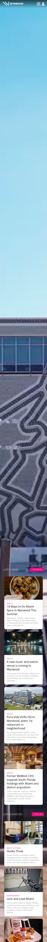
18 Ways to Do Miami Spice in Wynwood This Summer (21, 610)
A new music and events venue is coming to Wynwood (22, 665)
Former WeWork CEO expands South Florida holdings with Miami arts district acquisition (23, 781)
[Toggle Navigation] (38, 4)
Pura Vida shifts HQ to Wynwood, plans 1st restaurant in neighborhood (21, 722)
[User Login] (42, 4)
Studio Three (15, 851)
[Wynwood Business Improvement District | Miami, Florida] (13, 4)
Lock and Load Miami (20, 899)
